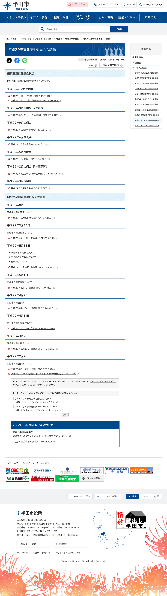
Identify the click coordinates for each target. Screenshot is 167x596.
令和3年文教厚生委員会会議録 (146, 99)
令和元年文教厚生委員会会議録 (147, 110)
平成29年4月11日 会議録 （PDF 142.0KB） (33, 328)
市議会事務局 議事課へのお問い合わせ (37, 441)
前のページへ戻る (82, 496)
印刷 (91, 65)
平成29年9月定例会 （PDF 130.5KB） (30, 130)
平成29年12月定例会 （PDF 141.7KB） (30, 96)
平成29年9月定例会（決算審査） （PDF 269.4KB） (35, 115)
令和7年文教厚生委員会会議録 (146, 78)
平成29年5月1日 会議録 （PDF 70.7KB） (31, 288)
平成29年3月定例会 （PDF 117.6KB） (30, 188)
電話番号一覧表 (28, 544)
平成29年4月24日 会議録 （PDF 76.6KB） (32, 308)
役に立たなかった (51, 402)
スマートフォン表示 (150, 496)
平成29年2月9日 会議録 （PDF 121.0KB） (32, 369)
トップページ (24, 39)
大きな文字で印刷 (110, 65)
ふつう (35, 402)
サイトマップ (22, 553)
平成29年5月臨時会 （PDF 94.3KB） (29, 159)
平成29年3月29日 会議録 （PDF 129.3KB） (33, 349)
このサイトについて (41, 553)
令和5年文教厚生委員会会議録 (146, 89)
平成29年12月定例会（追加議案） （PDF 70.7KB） (35, 100)
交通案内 (63, 544)
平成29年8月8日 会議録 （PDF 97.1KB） (31, 218)
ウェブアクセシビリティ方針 (68, 553)
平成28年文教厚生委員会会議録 (147, 125)
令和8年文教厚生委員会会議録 (146, 73)
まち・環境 (106, 17)
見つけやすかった (25, 410)
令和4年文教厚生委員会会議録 (146, 94)
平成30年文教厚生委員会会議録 (147, 115)
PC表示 (132, 496)
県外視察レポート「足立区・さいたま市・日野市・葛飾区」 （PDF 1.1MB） (43, 374)
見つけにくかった (57, 410)
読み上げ (131, 4)
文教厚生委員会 (72, 39)
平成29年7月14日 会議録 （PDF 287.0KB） (33, 238)
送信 (65, 415)
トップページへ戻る (109, 496)
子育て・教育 (38, 17)
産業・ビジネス (128, 17)
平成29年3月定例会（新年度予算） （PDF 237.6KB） (36, 174)
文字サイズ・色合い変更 (108, 4)
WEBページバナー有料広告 (36, 463)
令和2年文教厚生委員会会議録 (146, 104)
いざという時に (79, 4)
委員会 (59, 39)
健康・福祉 (61, 17)
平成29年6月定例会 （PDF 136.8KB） (30, 144)
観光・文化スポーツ (83, 17)
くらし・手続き (16, 17)
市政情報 (150, 17)
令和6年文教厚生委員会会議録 (146, 83)
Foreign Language (152, 4)
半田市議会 (48, 39)
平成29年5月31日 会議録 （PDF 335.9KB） (33, 267)
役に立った (22, 402)
